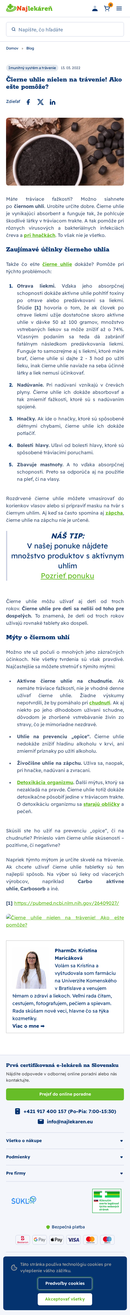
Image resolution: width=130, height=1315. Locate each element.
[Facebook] (28, 102)
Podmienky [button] (18, 1157)
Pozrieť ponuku (67, 575)
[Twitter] (40, 102)
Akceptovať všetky (65, 1299)
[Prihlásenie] (95, 8)
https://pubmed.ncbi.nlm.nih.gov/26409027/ (66, 903)
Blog (30, 48)
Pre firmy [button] (16, 1173)
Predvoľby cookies (65, 1283)
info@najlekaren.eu (70, 1122)
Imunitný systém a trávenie (32, 67)
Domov (12, 48)
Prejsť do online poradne (65, 1094)
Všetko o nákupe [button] (24, 1140)
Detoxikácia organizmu (45, 782)
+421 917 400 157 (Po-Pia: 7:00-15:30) (70, 1111)
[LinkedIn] (52, 102)
